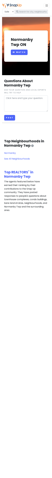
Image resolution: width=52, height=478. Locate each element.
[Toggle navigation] (47, 5)
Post (9, 117)
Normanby (10, 153)
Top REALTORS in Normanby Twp (18, 174)
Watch (20, 52)
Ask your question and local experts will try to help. (25, 91)
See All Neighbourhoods (17, 158)
